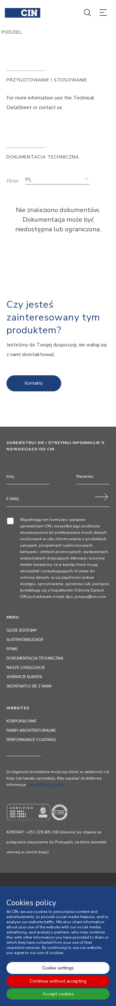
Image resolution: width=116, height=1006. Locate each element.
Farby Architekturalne (31, 730)
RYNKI (11, 649)
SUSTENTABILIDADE (25, 639)
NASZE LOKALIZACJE (25, 667)
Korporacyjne (21, 721)
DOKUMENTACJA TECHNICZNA (34, 658)
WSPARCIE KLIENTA (24, 676)
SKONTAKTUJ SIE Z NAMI (29, 686)
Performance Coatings (31, 739)
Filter (12, 180)
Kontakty (34, 383)
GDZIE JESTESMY (21, 630)
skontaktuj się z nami (46, 784)
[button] (57, 179)
